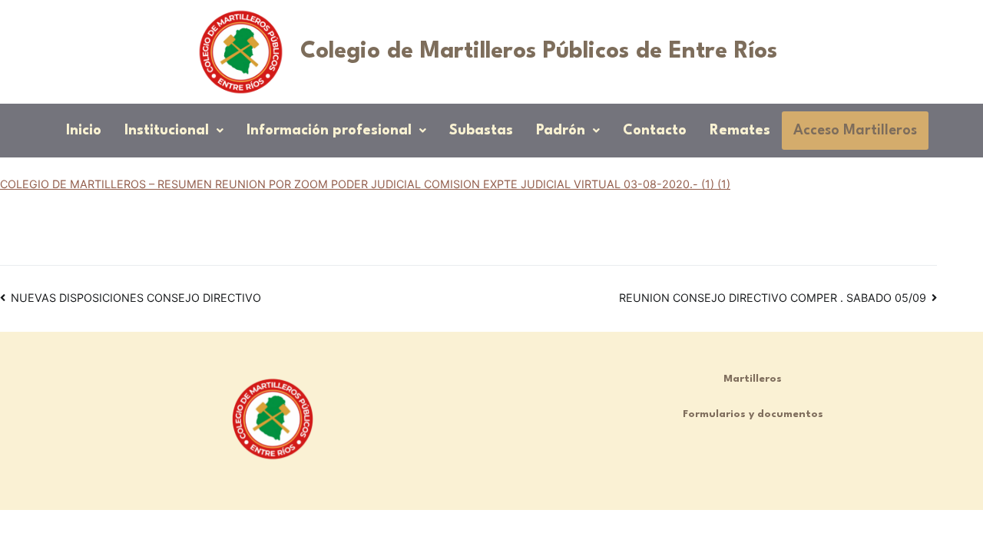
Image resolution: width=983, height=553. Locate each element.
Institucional (166, 130)
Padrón (560, 130)
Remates (740, 130)
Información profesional (329, 130)
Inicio (83, 130)
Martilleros (752, 379)
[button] (174, 130)
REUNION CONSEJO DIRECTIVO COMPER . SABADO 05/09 (772, 297)
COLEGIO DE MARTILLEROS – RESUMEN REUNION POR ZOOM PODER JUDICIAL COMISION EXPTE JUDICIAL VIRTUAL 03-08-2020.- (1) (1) (365, 183)
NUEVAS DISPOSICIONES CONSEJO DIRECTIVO (136, 297)
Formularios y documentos (753, 414)
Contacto (655, 130)
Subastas (481, 130)
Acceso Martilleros (855, 130)
